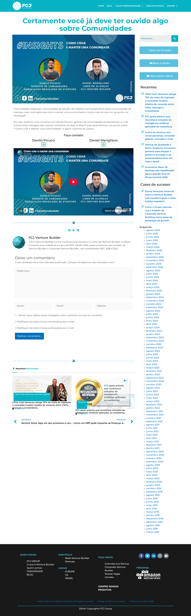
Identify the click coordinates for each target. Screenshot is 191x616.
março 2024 (153, 327)
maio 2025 (152, 280)
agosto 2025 (153, 270)
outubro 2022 (154, 384)
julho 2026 (152, 233)
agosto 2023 (153, 351)
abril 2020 (151, 475)
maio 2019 (151, 505)
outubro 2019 (153, 488)
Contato (109, 577)
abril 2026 (151, 243)
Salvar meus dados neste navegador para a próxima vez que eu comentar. (61, 315)
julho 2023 (152, 354)
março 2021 (152, 441)
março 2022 (152, 401)
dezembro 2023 (155, 337)
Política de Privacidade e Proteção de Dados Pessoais (65, 601)
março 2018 (152, 532)
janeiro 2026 (153, 253)
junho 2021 (152, 431)
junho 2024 (152, 317)
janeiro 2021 (152, 448)
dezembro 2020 (155, 451)
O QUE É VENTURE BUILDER (127, 6)
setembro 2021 (154, 421)
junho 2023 (152, 357)
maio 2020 (152, 471)
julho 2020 (152, 468)
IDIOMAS (171, 6)
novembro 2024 (155, 300)
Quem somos (34, 568)
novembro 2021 (154, 414)
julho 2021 (151, 428)
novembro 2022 (155, 381)
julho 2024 (152, 314)
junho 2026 (152, 237)
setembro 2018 (154, 522)
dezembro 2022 (155, 378)
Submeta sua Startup (117, 563)
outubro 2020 (154, 458)
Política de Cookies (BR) (141, 601)
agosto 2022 (153, 387)
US (66, 575)
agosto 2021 (152, 424)
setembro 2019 (154, 491)
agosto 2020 (153, 465)
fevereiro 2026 (154, 250)
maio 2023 (152, 361)
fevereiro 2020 (154, 481)
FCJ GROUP (33, 561)
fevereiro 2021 (154, 444)
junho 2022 (152, 394)
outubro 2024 (154, 304)
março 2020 (153, 478)
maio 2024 (152, 320)
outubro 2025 (154, 263)
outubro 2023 (154, 344)
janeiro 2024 (153, 334)
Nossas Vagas (112, 574)
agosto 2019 (152, 495)
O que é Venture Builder (40, 564)
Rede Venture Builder (77, 558)
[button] (129, 5)
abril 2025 (151, 284)
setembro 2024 (154, 307)
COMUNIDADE (35, 571)
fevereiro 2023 (154, 371)
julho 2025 (152, 273)
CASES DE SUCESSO (155, 6)
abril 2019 (151, 508)
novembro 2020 (155, 455)
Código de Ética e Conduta (111, 601)
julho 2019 (151, 498)
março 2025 (152, 287)
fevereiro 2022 (154, 404)
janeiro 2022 (153, 408)
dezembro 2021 (154, 411)
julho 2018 (152, 528)
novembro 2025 (155, 260)
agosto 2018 (153, 525)
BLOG (109, 6)
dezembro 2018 (154, 518)
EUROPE (70, 571)
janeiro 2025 (153, 294)
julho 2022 (152, 391)
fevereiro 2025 (154, 290)
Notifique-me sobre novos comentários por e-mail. (46, 321)
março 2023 (152, 367)
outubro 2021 (153, 418)
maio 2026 (152, 240)
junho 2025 (152, 277)
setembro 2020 (154, 461)
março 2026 (152, 247)
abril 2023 (151, 364)
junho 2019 (152, 502)
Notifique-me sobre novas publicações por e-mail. (45, 328)
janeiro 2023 (153, 374)
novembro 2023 (155, 341)
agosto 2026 (153, 230)
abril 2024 (151, 324)
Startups (70, 561)
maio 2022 (152, 398)
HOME (101, 6)
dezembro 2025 (155, 257)
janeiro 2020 (153, 485)
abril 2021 (151, 438)
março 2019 (152, 512)
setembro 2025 (154, 267)
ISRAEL (69, 578)
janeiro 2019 (152, 515)
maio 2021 (151, 434)
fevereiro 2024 (154, 331)
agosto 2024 (153, 310)
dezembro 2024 (155, 297)
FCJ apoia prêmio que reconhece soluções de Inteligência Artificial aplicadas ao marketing (100, 411)
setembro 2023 (154, 347)
